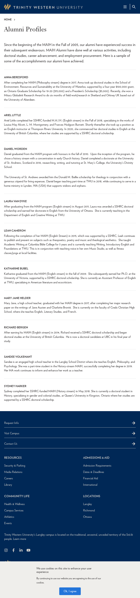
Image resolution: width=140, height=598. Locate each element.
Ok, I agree (70, 591)
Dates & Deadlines (93, 472)
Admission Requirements (97, 465)
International (90, 484)
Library (8, 484)
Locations (91, 496)
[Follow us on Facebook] (14, 550)
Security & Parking (14, 465)
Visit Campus (11, 433)
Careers (8, 478)
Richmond (89, 510)
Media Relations (13, 472)
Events (8, 523)
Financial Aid (90, 478)
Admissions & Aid (96, 457)
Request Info (11, 423)
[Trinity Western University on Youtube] (29, 550)
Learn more (19, 539)
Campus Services (14, 510)
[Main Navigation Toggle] (125, 6)
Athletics (9, 517)
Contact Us (10, 443)
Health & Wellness (14, 504)
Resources (13, 457)
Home (8, 19)
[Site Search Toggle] (134, 7)
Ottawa (87, 517)
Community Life (17, 496)
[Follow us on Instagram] (6, 550)
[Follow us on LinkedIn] (21, 550)
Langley (87, 504)
